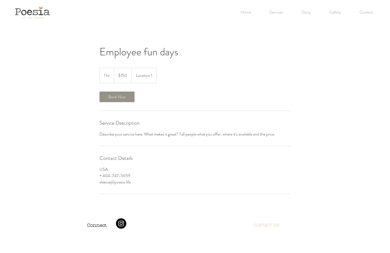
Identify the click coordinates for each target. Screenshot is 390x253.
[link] (117, 97)
